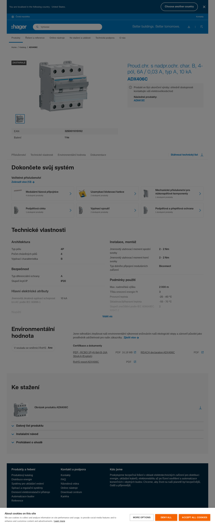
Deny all (166, 517)
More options (141, 517)
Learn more (59, 521)
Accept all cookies (194, 517)
